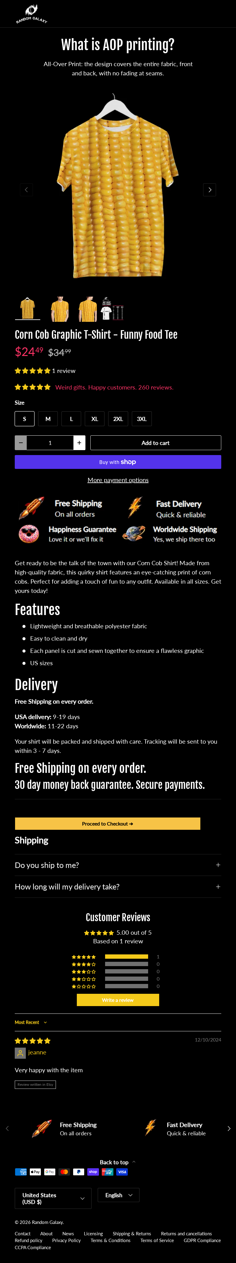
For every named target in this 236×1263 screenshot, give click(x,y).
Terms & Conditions (111, 1240)
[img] (32, 1040)
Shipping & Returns (132, 1233)
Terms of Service (157, 1240)
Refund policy (28, 1240)
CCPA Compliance (33, 1247)
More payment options (118, 479)
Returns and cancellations (186, 1233)
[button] (204, 14)
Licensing (93, 1233)
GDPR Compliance (202, 1240)
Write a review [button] (118, 1000)
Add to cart (156, 442)
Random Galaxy (47, 1222)
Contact (22, 1233)
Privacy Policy (66, 1240)
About (46, 1233)
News (68, 1233)
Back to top (115, 1162)
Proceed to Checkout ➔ (107, 823)
